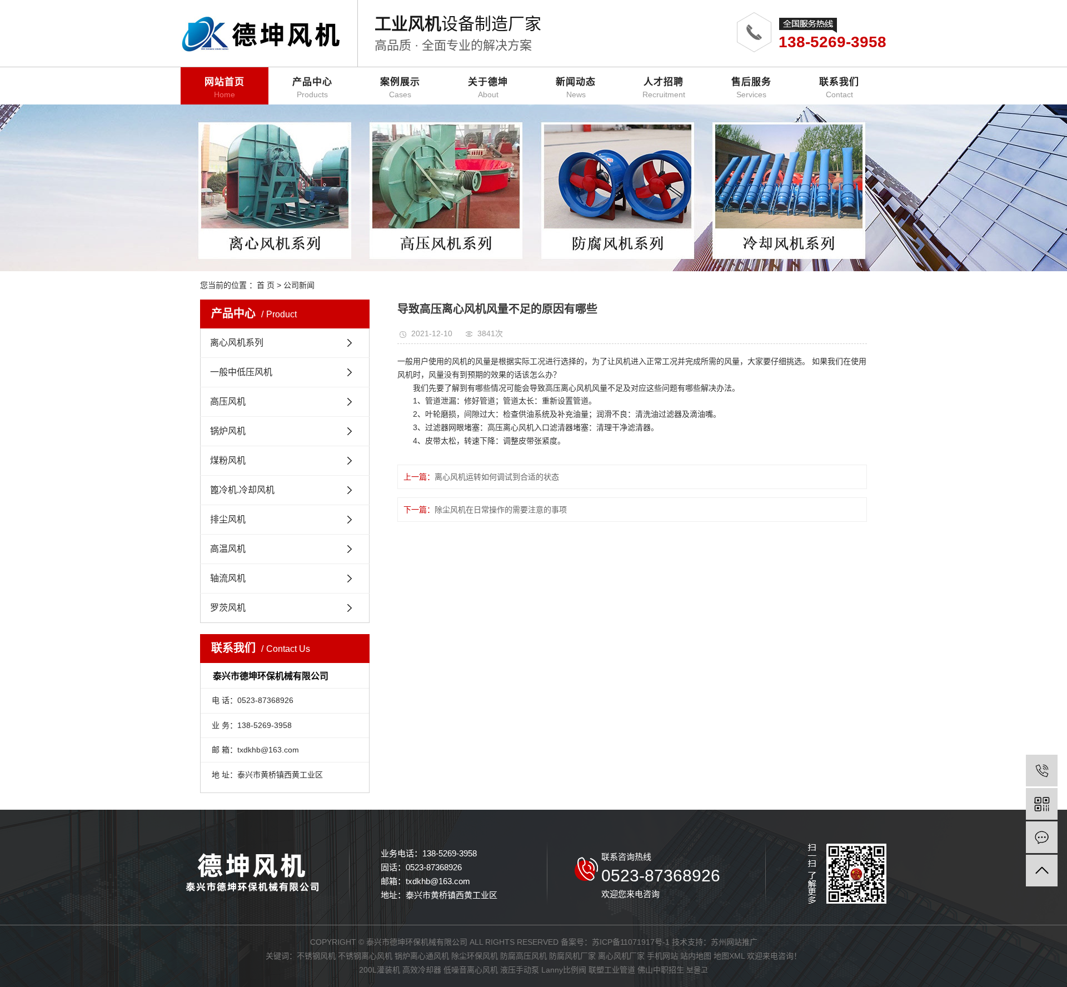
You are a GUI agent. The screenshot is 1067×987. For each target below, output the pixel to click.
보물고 (697, 969)
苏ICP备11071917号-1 (631, 942)
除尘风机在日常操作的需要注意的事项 (501, 509)
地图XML (729, 955)
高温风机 (228, 549)
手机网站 (662, 955)
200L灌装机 (379, 969)
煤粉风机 (228, 460)
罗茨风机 (228, 607)
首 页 (266, 285)
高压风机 (228, 401)
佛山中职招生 (660, 969)
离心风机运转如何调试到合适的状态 (497, 476)
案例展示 (400, 88)
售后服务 (751, 88)
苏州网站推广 (734, 942)
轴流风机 (228, 578)
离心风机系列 (236, 342)
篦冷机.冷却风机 (242, 490)
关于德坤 (488, 88)
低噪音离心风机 (470, 969)
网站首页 (225, 88)
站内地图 (695, 955)
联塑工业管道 (612, 969)
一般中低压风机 (241, 372)
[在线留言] (1042, 837)
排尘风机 (228, 519)
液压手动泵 (519, 969)
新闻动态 (576, 88)
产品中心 (312, 88)
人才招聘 (663, 88)
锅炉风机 (228, 431)
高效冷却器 (421, 969)
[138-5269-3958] (1042, 770)
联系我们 (839, 88)
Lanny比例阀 (563, 969)
